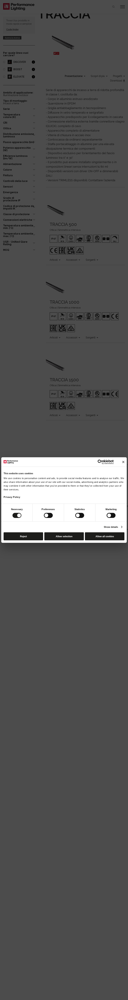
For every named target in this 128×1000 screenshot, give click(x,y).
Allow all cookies (105, 536)
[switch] (48, 515)
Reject (23, 536)
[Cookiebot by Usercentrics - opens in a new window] (100, 462)
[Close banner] (123, 462)
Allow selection (64, 536)
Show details (111, 526)
